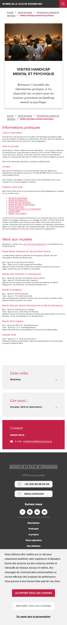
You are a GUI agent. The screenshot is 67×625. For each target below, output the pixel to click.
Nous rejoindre (34, 540)
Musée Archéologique (18, 198)
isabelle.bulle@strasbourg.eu (37, 441)
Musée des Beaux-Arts (18, 200)
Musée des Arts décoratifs (20, 202)
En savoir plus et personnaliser (33, 616)
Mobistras (15, 379)
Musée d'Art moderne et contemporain (25, 209)
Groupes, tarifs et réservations (26, 407)
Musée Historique (16, 207)
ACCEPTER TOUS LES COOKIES (33, 593)
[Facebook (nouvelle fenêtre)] (22, 512)
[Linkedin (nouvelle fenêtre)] (37, 512)
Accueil (10, 12)
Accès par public (25, 12)
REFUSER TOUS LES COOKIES (33, 606)
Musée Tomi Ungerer (18, 213)
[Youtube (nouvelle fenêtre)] (44, 512)
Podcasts (34, 528)
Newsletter (34, 523)
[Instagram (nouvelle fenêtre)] (30, 512)
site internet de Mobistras (34, 244)
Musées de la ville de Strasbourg (22, 4)
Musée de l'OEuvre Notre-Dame (22, 204)
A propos (34, 534)
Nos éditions (33, 546)
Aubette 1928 (14, 211)
